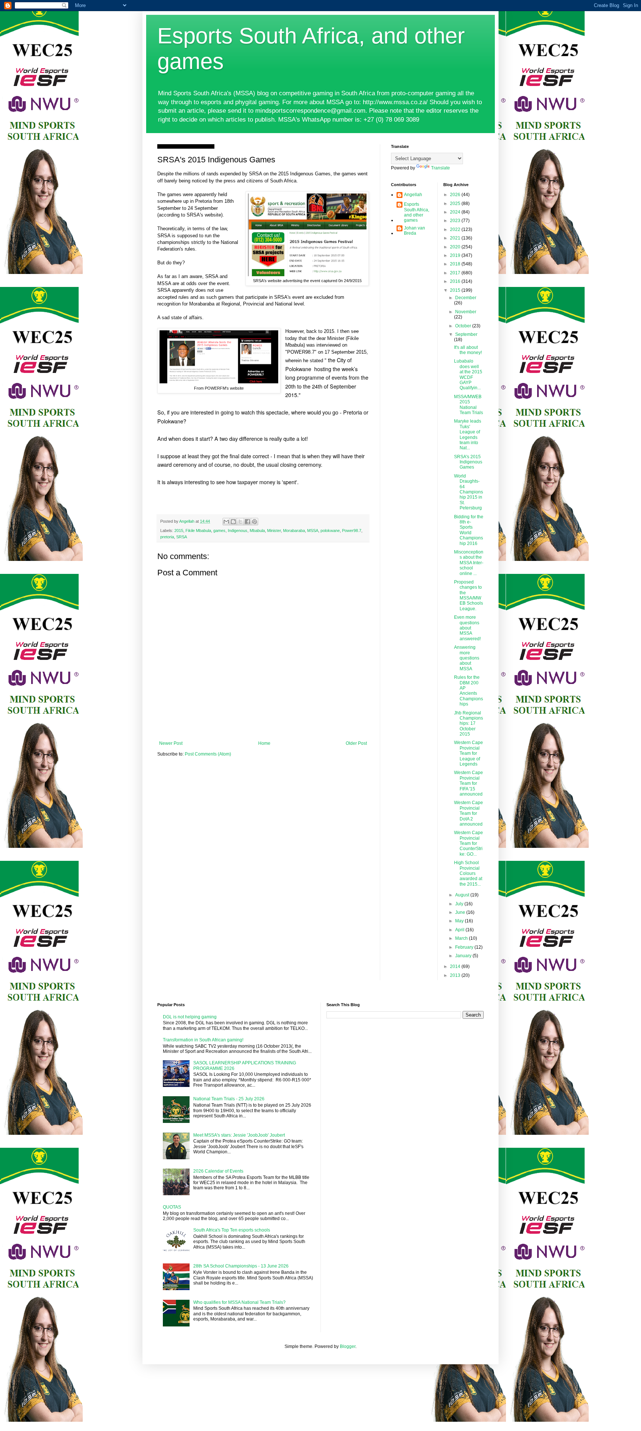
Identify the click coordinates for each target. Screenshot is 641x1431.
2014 (455, 966)
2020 (455, 246)
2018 (455, 264)
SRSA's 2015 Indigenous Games (468, 462)
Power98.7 (351, 530)
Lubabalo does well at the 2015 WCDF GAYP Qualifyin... (468, 374)
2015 (178, 530)
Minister (274, 530)
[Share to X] (240, 521)
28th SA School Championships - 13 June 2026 (241, 1266)
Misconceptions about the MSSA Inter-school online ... (468, 562)
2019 (455, 255)
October (463, 325)
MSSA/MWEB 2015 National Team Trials (468, 404)
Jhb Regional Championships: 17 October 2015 (468, 723)
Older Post (356, 743)
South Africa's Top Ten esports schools (231, 1230)
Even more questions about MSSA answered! (467, 628)
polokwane (330, 530)
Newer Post (171, 743)
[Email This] (226, 521)
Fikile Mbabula (198, 530)
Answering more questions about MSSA (466, 658)
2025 (455, 203)
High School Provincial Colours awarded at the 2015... (468, 873)
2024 (455, 212)
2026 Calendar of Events (218, 1171)
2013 (455, 975)
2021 (455, 238)
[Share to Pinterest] (254, 521)
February (464, 947)
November (465, 311)
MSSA (312, 530)
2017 (455, 272)
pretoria (167, 537)
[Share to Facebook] (247, 521)
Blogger (347, 1346)
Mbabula (257, 530)
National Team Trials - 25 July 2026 (228, 1098)
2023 (455, 220)
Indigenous (237, 530)
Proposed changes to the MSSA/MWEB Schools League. (468, 595)
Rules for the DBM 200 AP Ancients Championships (468, 691)
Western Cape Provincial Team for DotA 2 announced (468, 813)
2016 (455, 281)
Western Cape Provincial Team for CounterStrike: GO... (468, 843)
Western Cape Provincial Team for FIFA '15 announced (468, 783)
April (460, 929)
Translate (440, 168)
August (462, 895)
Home (264, 743)
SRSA (181, 537)
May (460, 920)
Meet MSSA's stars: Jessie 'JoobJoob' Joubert (239, 1135)
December (465, 297)
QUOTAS (172, 1207)
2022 (455, 229)
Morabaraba (294, 530)
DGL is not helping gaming (190, 1016)
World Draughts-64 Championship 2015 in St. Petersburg (468, 491)
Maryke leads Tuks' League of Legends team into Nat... (467, 434)
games (219, 530)
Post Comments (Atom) (208, 754)
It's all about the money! (468, 350)
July (459, 903)
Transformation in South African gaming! (203, 1039)
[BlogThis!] (233, 521)
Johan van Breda (414, 230)
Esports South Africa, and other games (416, 212)
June (460, 912)
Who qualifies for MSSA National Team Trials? (239, 1302)
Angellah (413, 194)
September (466, 334)
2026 (455, 194)
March (462, 938)
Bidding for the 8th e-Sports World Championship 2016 (468, 530)
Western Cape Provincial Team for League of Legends (468, 753)
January (464, 955)
